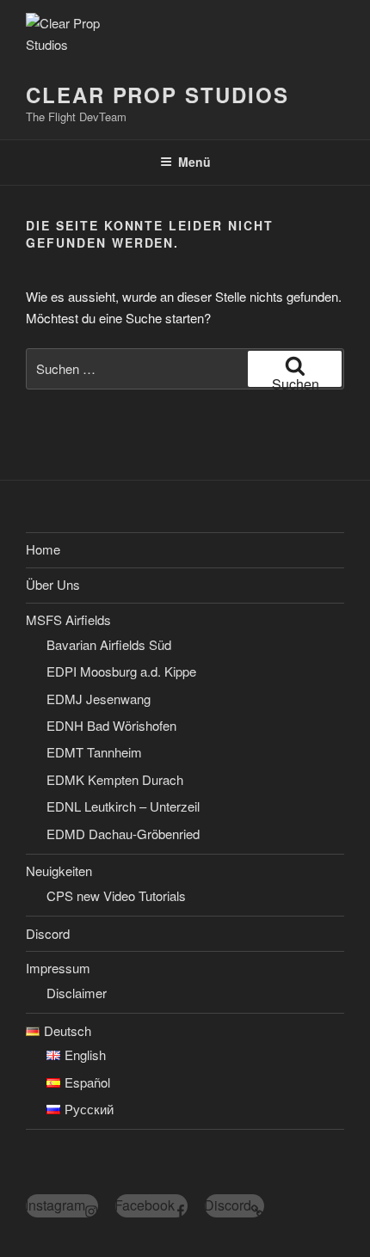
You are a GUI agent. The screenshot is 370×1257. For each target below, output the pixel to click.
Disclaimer (76, 993)
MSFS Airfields (68, 619)
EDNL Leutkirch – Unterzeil (123, 806)
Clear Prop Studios (157, 94)
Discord (48, 933)
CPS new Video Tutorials (116, 895)
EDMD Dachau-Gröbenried (123, 834)
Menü (194, 161)
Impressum (58, 968)
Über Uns (53, 584)
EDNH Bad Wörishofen (111, 725)
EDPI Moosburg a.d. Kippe (121, 671)
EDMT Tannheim (94, 752)
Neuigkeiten (59, 871)
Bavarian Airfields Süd (108, 644)
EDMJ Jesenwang (98, 699)
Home (43, 549)
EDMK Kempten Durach (114, 779)
